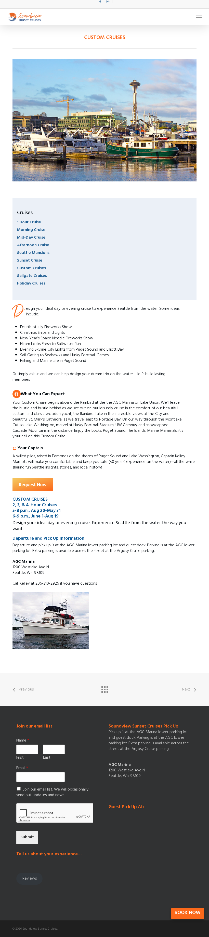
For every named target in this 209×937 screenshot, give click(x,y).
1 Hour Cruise (29, 222)
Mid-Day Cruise (31, 238)
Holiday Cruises (31, 284)
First (20, 758)
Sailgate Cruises (32, 276)
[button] (199, 17)
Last (46, 758)
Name (22, 741)
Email (22, 768)
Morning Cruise (31, 230)
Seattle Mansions (33, 253)
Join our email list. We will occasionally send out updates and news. (52, 792)
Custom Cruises (31, 268)
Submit (27, 837)
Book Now (188, 913)
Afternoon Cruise (33, 245)
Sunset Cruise (29, 261)
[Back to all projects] (104, 688)
